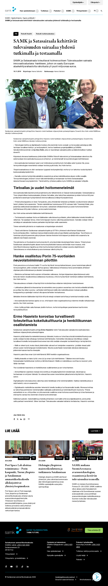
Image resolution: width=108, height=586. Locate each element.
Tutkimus (44, 11)
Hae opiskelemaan (27, 11)
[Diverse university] (75, 530)
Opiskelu (59, 458)
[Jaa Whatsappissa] (24, 419)
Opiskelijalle (80, 3)
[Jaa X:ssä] (17, 419)
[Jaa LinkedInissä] (21, 419)
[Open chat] (97, 578)
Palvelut (57, 11)
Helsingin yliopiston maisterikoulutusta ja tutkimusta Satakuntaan (52, 469)
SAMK (68, 11)
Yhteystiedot (81, 11)
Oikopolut (97, 3)
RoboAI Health (26, 34)
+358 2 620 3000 (23, 545)
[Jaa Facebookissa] (14, 419)
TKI (16, 34)
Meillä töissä (24, 458)
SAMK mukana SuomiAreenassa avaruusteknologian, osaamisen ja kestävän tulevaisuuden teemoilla (85, 472)
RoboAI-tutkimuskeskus (45, 34)
